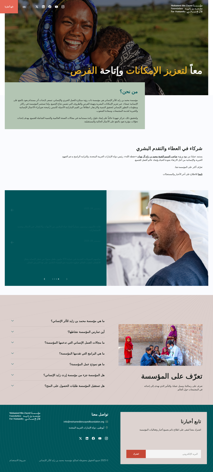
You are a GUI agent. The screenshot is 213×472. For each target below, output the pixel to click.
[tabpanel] (56, 228)
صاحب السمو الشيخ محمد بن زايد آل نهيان (157, 156)
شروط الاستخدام (17, 460)
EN (24, 7)
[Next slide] (44, 279)
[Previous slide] (66, 279)
